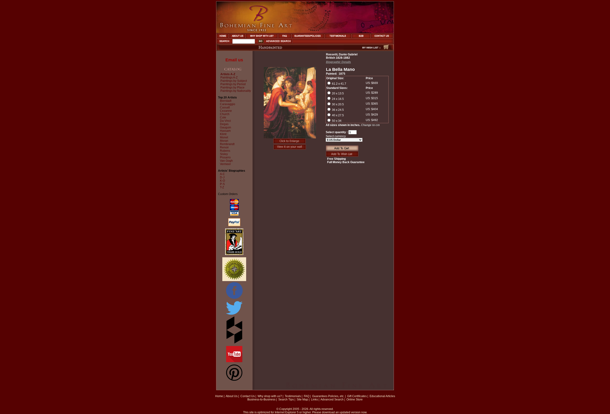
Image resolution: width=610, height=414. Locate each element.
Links (314, 399)
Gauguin (225, 127)
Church (224, 114)
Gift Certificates (357, 396)
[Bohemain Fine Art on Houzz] (234, 342)
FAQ (306, 396)
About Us (232, 396)
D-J (222, 177)
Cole (223, 117)
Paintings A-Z (229, 77)
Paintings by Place (232, 87)
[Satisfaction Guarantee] (234, 280)
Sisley (224, 154)
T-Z (222, 187)
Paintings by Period (233, 84)
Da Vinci (225, 120)
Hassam (225, 130)
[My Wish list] (363, 49)
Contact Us (247, 396)
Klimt (223, 134)
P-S (222, 184)
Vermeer (225, 164)
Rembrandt (227, 144)
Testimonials (293, 396)
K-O (222, 180)
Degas (224, 124)
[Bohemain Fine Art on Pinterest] (234, 379)
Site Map (302, 399)
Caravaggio (227, 104)
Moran (224, 140)
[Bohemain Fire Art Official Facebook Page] (234, 298)
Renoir (224, 147)
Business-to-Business (261, 399)
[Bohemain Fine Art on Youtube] (234, 361)
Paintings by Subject (233, 81)
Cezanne (226, 110)
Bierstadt (225, 100)
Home (219, 396)
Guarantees (319, 396)
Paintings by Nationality (235, 91)
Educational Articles (382, 396)
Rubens (225, 150)
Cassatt (225, 107)
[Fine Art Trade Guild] (234, 254)
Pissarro (225, 157)
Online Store (354, 399)
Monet (224, 137)
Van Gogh (226, 160)
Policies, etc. (336, 396)
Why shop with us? (270, 396)
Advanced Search (332, 399)
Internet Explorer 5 (287, 412)
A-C (222, 174)
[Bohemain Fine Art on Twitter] (234, 315)
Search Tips (286, 399)
